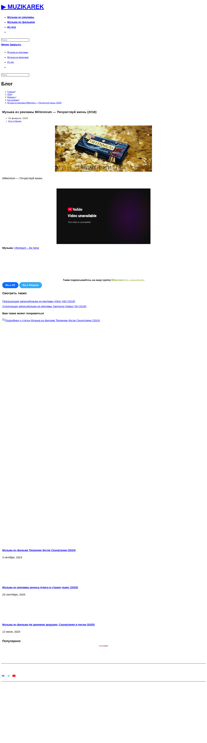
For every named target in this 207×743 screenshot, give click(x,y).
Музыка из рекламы (17, 52)
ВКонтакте (117, 280)
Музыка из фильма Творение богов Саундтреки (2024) (39, 550)
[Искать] (31, 75)
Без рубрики (15, 121)
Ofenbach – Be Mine (26, 247)
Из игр (10, 62)
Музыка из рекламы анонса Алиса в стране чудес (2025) (40, 587)
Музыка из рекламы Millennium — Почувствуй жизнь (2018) (34, 103)
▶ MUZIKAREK (22, 6)
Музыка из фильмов (17, 57)
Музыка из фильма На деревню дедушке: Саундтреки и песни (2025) (48, 624)
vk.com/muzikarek (134, 280)
